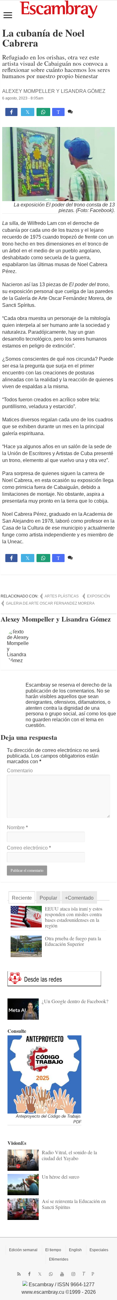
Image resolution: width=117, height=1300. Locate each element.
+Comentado (79, 898)
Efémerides (58, 1259)
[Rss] (19, 1274)
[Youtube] (62, 1274)
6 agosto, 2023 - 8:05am (22, 98)
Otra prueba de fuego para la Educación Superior (73, 941)
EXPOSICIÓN (98, 596)
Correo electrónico (29, 848)
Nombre (17, 827)
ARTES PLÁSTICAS (62, 596)
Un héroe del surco (60, 1176)
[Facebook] (29, 1274)
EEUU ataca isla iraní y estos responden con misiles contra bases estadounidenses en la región (73, 917)
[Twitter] (39, 1274)
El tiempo (53, 1250)
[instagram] (73, 1274)
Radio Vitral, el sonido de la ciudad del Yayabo (69, 1155)
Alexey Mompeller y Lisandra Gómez (53, 91)
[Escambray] (59, 9)
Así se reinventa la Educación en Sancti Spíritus (74, 1204)
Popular (48, 898)
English (75, 1250)
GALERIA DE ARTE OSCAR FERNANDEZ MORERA (50, 603)
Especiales (99, 1250)
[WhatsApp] (50, 1274)
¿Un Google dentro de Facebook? (75, 1001)
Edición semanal (23, 1250)
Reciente (22, 898)
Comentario (20, 770)
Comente (84, 111)
